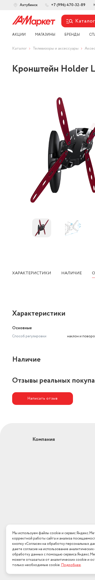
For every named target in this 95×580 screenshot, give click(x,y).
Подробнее (71, 565)
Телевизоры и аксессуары (56, 48)
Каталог (19, 48)
